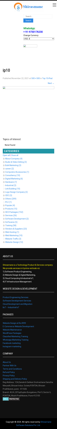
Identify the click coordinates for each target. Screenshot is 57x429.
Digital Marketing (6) (14, 179)
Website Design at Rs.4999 (14, 323)
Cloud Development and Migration (17, 304)
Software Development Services (17, 301)
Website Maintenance (12, 330)
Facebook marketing (12, 343)
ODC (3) (8, 195)
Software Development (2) (17, 219)
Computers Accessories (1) (17, 172)
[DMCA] (11, 400)
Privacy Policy (9, 375)
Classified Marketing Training (15, 336)
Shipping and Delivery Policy (15, 379)
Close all (14, 155)
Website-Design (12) (14, 242)
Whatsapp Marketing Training (15, 340)
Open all (6, 155)
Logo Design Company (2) (16, 192)
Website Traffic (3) (13, 239)
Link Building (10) (12, 189)
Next (51, 83)
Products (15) (11, 209)
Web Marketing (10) (13, 235)
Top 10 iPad (47, 78)
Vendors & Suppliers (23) (16, 229)
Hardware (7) (11, 182)
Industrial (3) (10, 185)
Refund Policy (9, 372)
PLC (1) (8, 202)
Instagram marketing (12, 346)
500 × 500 (35, 78)
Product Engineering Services (15, 297)
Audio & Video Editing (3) (16, 162)
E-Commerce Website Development (18, 326)
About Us (7, 362)
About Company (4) (13, 159)
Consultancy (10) (12, 175)
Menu (54, 5)
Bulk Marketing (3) (13, 165)
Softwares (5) (11, 222)
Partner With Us (9, 365)
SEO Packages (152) (14, 212)
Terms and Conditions (12, 369)
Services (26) (11, 215)
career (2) (9, 169)
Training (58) (10, 225)
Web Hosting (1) (12, 232)
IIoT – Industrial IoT (11, 307)
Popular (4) (10, 205)
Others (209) (10, 199)
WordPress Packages (12, 333)
